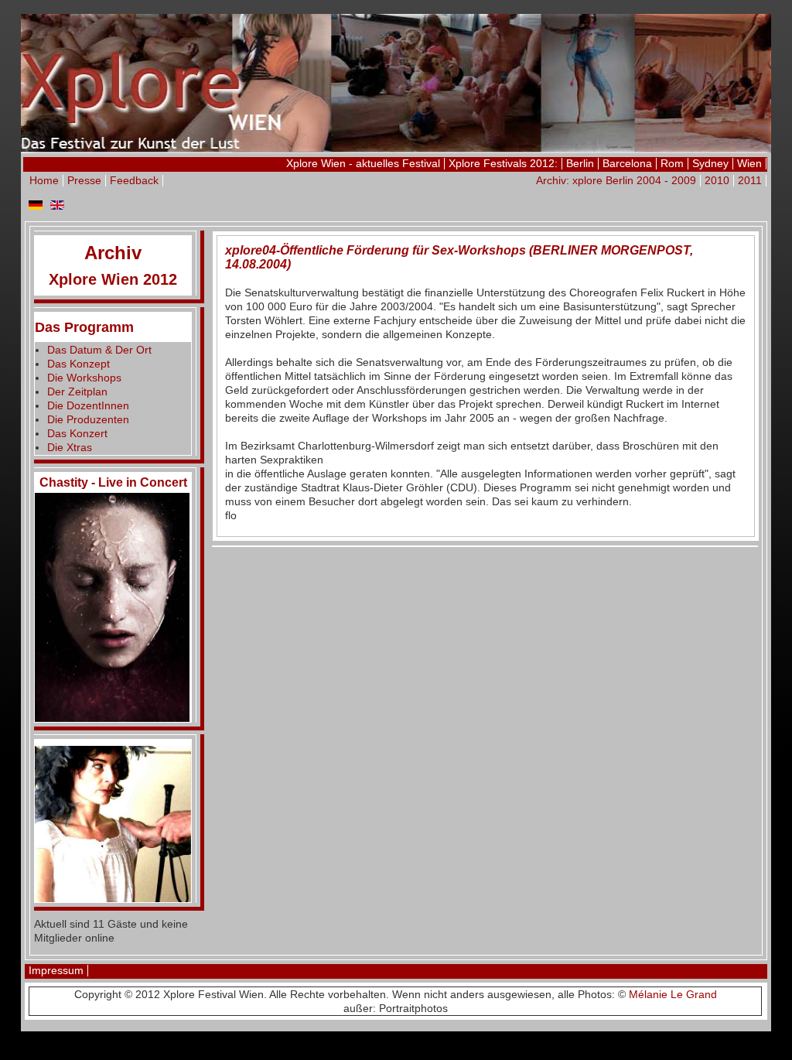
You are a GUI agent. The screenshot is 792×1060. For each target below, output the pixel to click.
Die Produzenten (88, 419)
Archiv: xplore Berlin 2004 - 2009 (616, 180)
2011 (750, 180)
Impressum (56, 970)
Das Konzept (78, 363)
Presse (84, 180)
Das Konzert (77, 433)
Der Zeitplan (77, 391)
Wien (749, 163)
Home (44, 180)
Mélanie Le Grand (673, 994)
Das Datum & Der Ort (99, 350)
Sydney (710, 163)
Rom (672, 163)
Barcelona (627, 163)
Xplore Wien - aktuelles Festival (363, 163)
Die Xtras (69, 447)
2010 (717, 180)
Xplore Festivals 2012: (503, 163)
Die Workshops (84, 377)
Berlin (580, 163)
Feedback (134, 180)
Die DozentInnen (88, 405)
